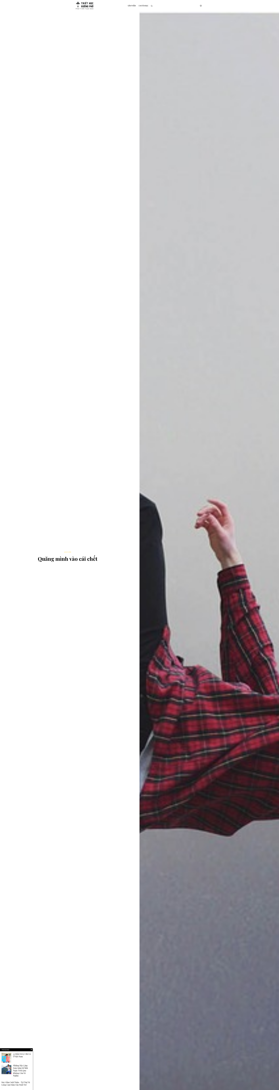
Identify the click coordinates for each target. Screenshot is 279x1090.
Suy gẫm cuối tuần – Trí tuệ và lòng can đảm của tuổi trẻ (16, 1083)
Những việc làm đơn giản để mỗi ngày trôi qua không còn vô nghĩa (20, 1070)
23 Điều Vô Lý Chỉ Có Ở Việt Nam (22, 1055)
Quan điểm (67, 552)
